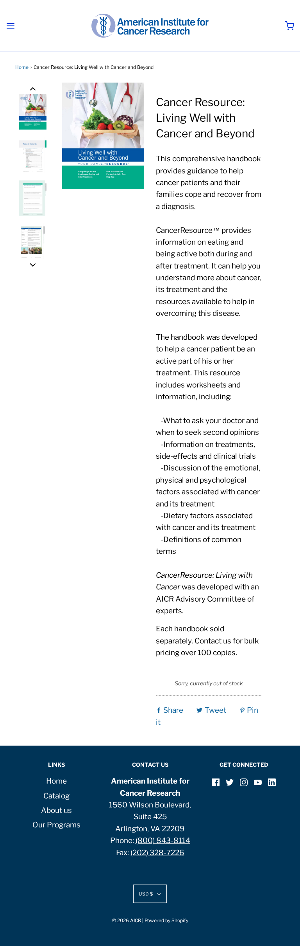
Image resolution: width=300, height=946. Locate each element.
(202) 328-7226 (157, 852)
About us (56, 810)
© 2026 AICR (126, 920)
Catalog (56, 795)
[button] (33, 88)
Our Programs (56, 824)
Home (22, 67)
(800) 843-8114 (163, 840)
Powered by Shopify (166, 920)
